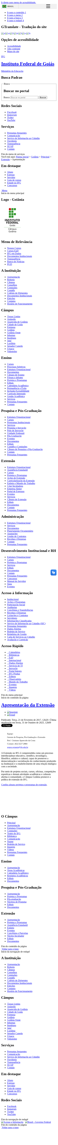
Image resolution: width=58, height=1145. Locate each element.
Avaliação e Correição (17, 639)
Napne (10, 841)
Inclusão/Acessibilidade (18, 391)
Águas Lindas (13, 316)
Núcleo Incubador (15, 936)
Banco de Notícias (15, 261)
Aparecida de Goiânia (17, 322)
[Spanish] (24, 33)
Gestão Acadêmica (16, 396)
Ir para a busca (15, 18)
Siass (9, 584)
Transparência (13, 143)
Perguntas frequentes (17, 133)
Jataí (9, 340)
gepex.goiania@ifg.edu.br (17, 747)
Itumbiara (11, 338)
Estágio (10, 928)
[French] (12, 33)
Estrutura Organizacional (18, 369)
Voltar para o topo (10, 949)
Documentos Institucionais (19, 256)
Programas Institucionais (18, 422)
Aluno (10, 172)
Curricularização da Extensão (21, 480)
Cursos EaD (13, 251)
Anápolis (11, 319)
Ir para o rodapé (15, 20)
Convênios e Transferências (20, 610)
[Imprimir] (12, 712)
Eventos (11, 438)
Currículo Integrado (16, 393)
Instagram (11, 1109)
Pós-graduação (14, 899)
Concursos (12, 185)
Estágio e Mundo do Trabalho (21, 483)
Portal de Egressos (15, 491)
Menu (4, 190)
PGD (9, 264)
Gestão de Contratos (16, 536)
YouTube (11, 1114)
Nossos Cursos (14, 248)
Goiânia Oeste (14, 332)
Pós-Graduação (14, 436)
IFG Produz (14, 673)
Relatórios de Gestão (17, 634)
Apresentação (13, 277)
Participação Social (16, 604)
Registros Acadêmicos (17, 875)
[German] (16, 33)
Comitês (11, 290)
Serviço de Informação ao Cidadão (23, 138)
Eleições (11, 298)
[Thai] (28, 33)
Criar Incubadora (15, 486)
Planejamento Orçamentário (20, 531)
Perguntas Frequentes (17, 401)
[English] (7, 33)
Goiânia (35, 157)
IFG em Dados (14, 253)
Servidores (12, 618)
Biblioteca (12, 836)
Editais (10, 383)
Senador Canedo (15, 346)
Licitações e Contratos (17, 615)
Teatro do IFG (14, 833)
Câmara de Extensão (16, 499)
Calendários (14, 652)
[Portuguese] (3, 33)
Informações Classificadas (19, 621)
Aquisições (12, 533)
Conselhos (12, 285)
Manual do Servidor (16, 581)
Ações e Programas (16, 602)
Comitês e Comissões (17, 446)
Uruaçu (10, 348)
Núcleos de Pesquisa (16, 902)
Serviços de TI (15, 665)
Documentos (13, 372)
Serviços (11, 399)
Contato (11, 149)
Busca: (7, 97)
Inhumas (11, 335)
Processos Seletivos (16, 366)
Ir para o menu (15, 15)
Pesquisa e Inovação (16, 428)
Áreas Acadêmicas (16, 870)
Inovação (13, 668)
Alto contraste (13, 48)
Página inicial (22, 157)
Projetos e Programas (17, 380)
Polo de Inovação (15, 430)
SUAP (10, 146)
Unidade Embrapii (15, 433)
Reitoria (11, 279)
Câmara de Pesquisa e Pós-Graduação (25, 449)
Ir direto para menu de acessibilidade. (18, 2)
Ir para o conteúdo (16, 12)
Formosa (11, 327)
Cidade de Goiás (15, 324)
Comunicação (13, 135)
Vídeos (12, 690)
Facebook (11, 1106)
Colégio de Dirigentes (17, 293)
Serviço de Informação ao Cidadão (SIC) (26, 623)
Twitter (10, 1111)
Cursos (10, 364)
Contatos (11, 301)
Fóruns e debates (15, 377)
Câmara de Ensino (15, 375)
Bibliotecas (13, 655)
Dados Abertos (14, 629)
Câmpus (11, 282)
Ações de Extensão (16, 478)
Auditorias (12, 607)
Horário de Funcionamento (19, 304)
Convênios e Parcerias (17, 933)
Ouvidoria (12, 141)
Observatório (14, 679)
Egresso (11, 174)
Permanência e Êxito (16, 388)
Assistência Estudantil (17, 470)
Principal (45, 157)
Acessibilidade (14, 46)
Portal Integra (15, 671)
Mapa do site (13, 51)
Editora (12, 676)
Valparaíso (12, 351)
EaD (10, 657)
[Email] (11, 715)
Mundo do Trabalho (18, 682)
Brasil (10, 6)
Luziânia (11, 343)
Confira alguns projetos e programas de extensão (24, 784)
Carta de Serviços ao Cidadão (21, 637)
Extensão (5, 159)
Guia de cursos (14, 180)
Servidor (11, 177)
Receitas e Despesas (16, 539)
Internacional (14, 660)
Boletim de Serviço (16, 631)
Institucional (13, 599)
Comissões (12, 287)
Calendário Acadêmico (18, 385)
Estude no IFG (14, 182)
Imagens (12, 687)
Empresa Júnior (14, 488)
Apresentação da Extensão (28, 705)
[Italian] (20, 33)
